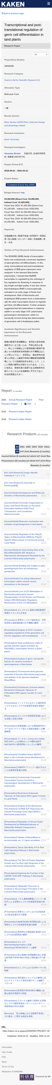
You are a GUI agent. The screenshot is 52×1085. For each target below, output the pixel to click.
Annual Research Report (20, 400)
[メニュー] (49, 3)
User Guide (7, 1052)
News (4, 1062)
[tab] (27, 434)
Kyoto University (11, 139)
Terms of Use (8, 1066)
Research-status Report (20, 411)
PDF (28, 404)
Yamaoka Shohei (12, 153)
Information (7, 1047)
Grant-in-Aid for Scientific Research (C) (22, 80)
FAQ (4, 1057)
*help (22, 193)
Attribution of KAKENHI (12, 1071)
